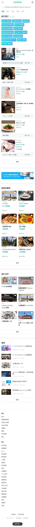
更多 (17, 162)
